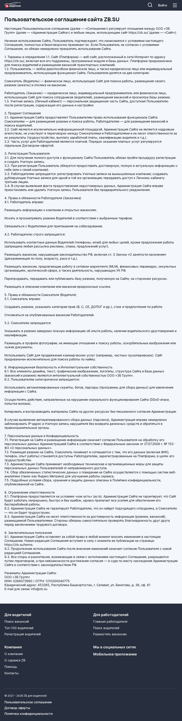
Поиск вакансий (16, 621)
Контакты (11, 673)
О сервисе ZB (14, 660)
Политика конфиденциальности (28, 713)
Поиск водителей (106, 628)
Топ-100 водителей (18, 628)
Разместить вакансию (110, 634)
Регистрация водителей (22, 634)
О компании (13, 654)
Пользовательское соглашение (28, 702)
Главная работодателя (110, 621)
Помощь (10, 667)
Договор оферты (17, 708)
